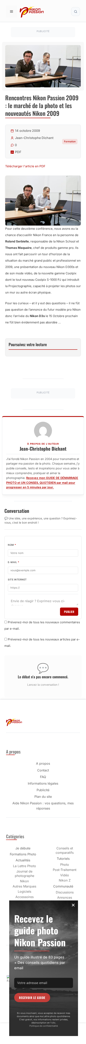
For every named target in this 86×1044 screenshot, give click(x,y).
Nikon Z (65, 880)
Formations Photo (23, 854)
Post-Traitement (64, 870)
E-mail (13, 562)
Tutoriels (63, 859)
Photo (64, 865)
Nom (12, 544)
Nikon (24, 881)
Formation (70, 141)
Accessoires (24, 897)
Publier (69, 612)
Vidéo (64, 875)
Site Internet (17, 579)
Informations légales (43, 783)
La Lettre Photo (24, 866)
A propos (43, 763)
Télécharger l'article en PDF (25, 166)
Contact (43, 770)
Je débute (22, 848)
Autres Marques (24, 886)
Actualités (23, 860)
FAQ (43, 777)
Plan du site (43, 797)
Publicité (43, 790)
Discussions (65, 892)
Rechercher (75, 11)
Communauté (63, 886)
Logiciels (24, 891)
